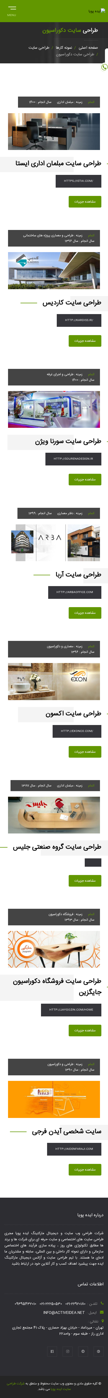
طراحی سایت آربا (78, 575)
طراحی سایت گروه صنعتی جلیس (57, 847)
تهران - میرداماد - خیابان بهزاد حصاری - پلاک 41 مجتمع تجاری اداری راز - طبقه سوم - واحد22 (58, 1331)
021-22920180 (75, 1304)
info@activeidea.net (64, 1313)
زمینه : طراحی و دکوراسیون (65, 1064)
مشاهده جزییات (85, 201)
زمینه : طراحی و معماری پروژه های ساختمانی (53, 235)
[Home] (97, 11)
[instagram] (68, 1351)
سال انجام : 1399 (40, 513)
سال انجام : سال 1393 (79, 920)
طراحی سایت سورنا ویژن (68, 441)
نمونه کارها (64, 48)
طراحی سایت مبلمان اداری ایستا (58, 163)
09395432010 (25, 1304)
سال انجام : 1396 (82, 652)
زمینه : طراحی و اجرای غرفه (65, 374)
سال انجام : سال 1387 (37, 785)
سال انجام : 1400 (40, 102)
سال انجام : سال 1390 (79, 1070)
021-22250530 (51, 1304)
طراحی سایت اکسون (73, 713)
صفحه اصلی (88, 48)
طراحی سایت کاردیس (72, 303)
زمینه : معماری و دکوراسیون (65, 646)
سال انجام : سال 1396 (79, 241)
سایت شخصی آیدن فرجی (66, 1131)
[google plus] (99, 1351)
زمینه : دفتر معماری (70, 513)
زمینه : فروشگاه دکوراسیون (65, 914)
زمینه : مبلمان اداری (70, 102)
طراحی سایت (39, 48)
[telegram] (83, 1351)
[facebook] (52, 1351)
